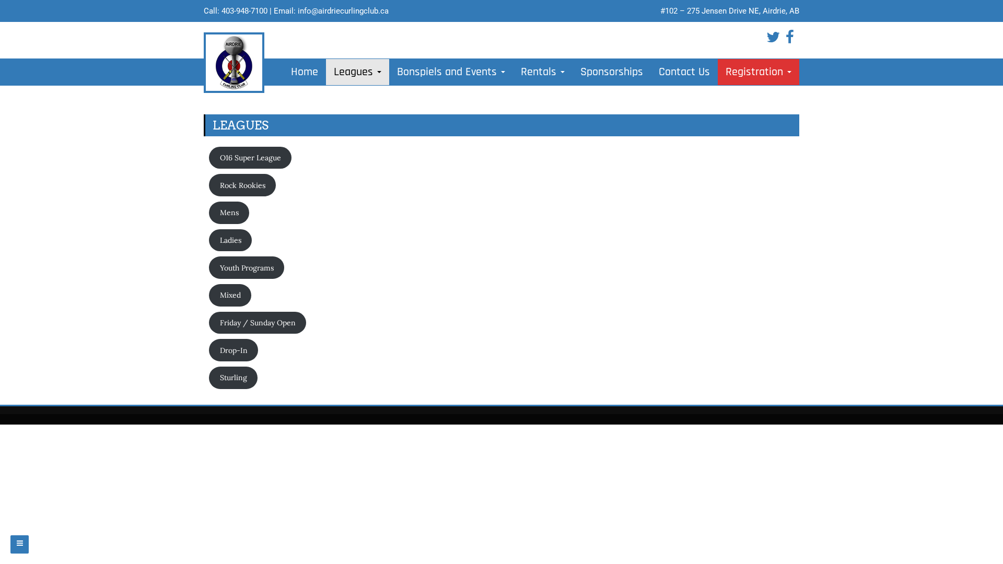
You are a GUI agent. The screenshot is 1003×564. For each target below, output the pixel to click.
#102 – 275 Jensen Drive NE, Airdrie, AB (729, 11)
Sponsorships (611, 72)
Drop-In (234, 350)
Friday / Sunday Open (258, 322)
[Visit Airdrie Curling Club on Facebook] (790, 39)
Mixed (230, 295)
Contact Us (684, 72)
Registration (756, 72)
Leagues (355, 72)
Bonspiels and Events (448, 72)
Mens (229, 212)
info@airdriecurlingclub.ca (343, 11)
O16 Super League (250, 157)
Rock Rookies (242, 185)
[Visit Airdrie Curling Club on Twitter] (773, 39)
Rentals (540, 72)
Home (304, 72)
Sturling (233, 377)
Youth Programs (247, 268)
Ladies (230, 240)
